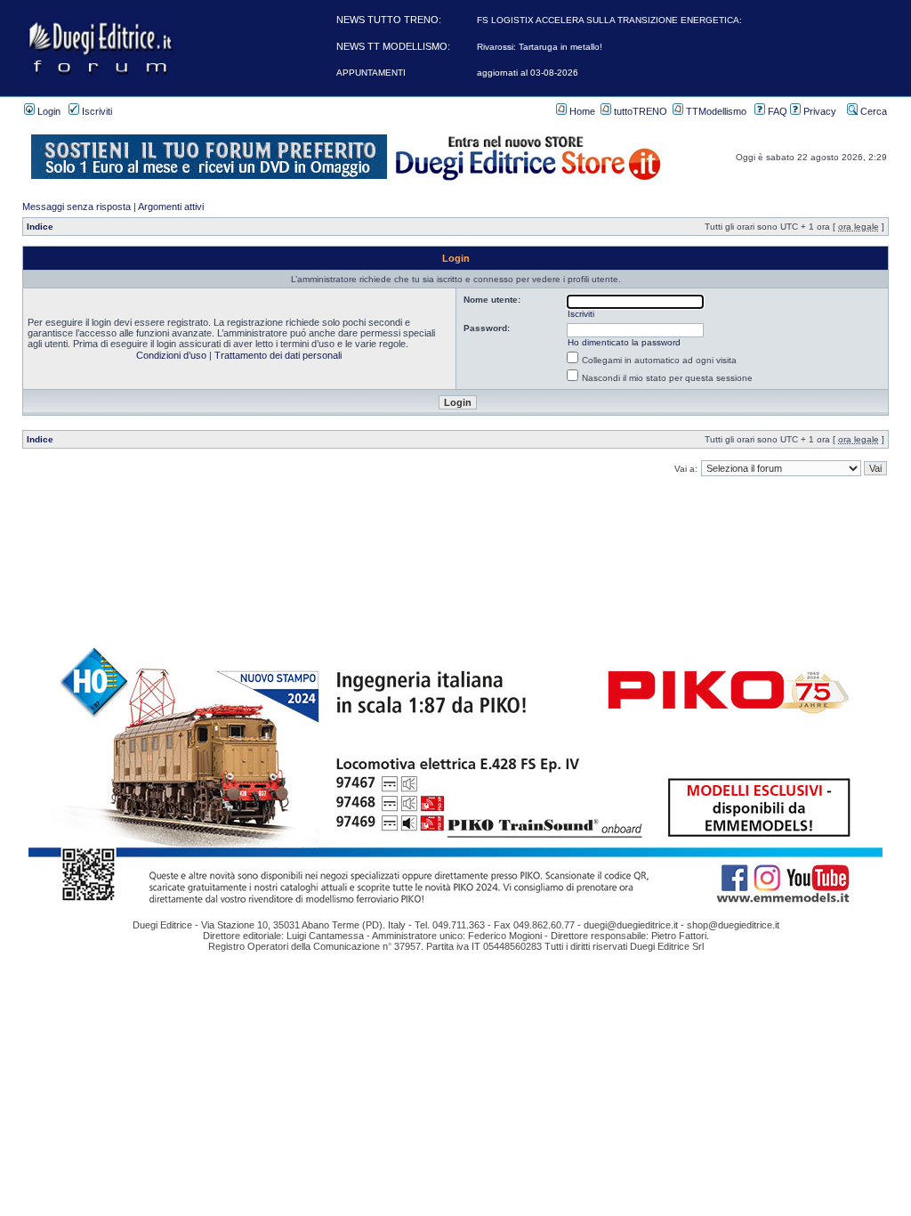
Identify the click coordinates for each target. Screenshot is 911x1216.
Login (47, 111)
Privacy (818, 111)
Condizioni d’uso (171, 355)
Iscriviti (95, 111)
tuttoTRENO (639, 111)
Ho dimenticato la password (624, 342)
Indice (40, 226)
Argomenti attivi (171, 206)
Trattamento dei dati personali (278, 355)
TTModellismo (714, 111)
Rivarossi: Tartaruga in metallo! (539, 47)
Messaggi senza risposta (76, 206)
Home (581, 111)
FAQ (776, 111)
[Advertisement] (455, 518)
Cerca (872, 111)
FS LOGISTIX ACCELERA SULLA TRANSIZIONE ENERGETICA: (609, 20)
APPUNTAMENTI (371, 72)
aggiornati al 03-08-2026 (527, 72)
